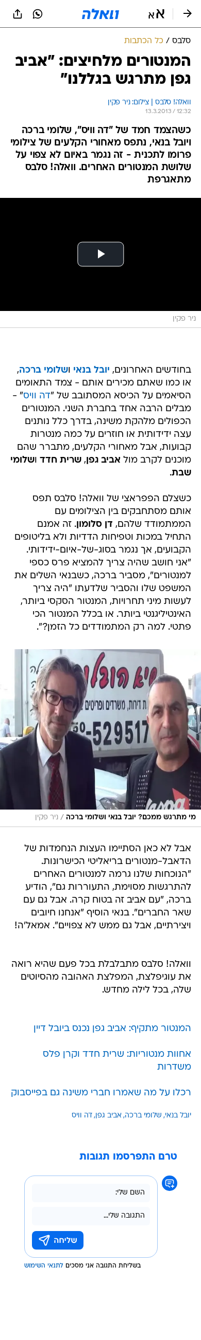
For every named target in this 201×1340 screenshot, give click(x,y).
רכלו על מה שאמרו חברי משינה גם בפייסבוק (101, 1093)
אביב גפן (108, 1115)
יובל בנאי (178, 1115)
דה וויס (37, 396)
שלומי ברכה (143, 1115)
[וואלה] (100, 14)
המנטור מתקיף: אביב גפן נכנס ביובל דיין (112, 1029)
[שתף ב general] (17, 14)
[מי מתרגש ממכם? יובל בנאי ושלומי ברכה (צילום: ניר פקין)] (100, 738)
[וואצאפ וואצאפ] (37, 14)
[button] (156, 14)
